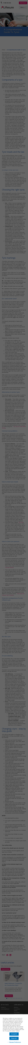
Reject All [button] (14, 1038)
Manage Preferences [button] (15, 1042)
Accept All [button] (14, 1034)
